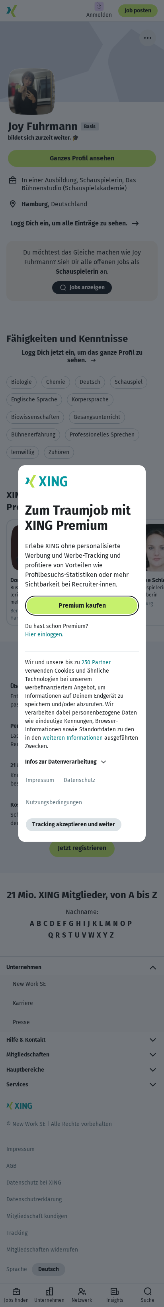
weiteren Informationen (73, 737)
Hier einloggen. (44, 634)
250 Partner (96, 662)
